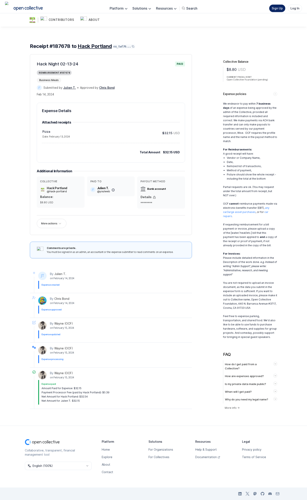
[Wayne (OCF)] (42, 325)
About (106, 464)
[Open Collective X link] (247, 494)
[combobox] (58, 466)
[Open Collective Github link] (262, 494)
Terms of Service (254, 457)
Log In (295, 8)
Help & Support (206, 449)
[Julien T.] (39, 87)
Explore (107, 457)
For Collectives (158, 457)
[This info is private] (154, 197)
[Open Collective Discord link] (270, 494)
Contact (107, 472)
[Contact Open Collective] (277, 494)
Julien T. (60, 274)
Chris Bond (61, 298)
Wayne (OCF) (63, 323)
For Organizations (160, 449)
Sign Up (277, 8)
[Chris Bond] (42, 300)
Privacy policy (251, 449)
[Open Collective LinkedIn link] (240, 494)
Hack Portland (95, 46)
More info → (232, 407)
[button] (59, 20)
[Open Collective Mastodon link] (255, 494)
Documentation (206, 457)
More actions (49, 223)
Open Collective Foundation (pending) (247, 79)
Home (106, 449)
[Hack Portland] (33, 20)
